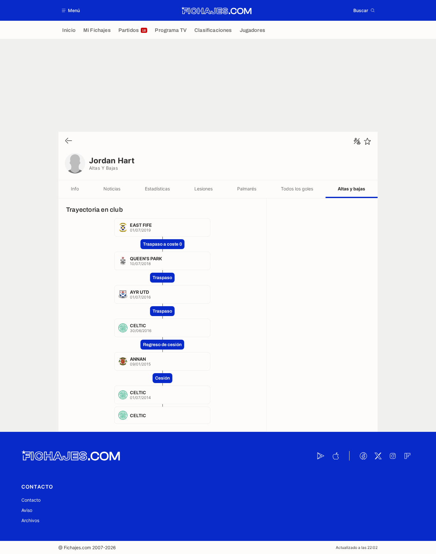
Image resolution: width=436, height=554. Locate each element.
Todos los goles (297, 188)
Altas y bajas (351, 188)
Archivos (30, 520)
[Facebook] (363, 456)
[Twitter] (378, 456)
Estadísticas (157, 188)
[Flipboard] (407, 456)
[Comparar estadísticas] (357, 141)
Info (75, 188)
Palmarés (246, 188)
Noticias (111, 188)
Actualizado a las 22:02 (357, 547)
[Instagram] (392, 456)
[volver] (68, 141)
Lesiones (203, 188)
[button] (71, 10)
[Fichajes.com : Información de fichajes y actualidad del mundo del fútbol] (216, 10)
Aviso (26, 510)
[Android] (321, 456)
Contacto (31, 500)
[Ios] (335, 456)
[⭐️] (367, 141)
